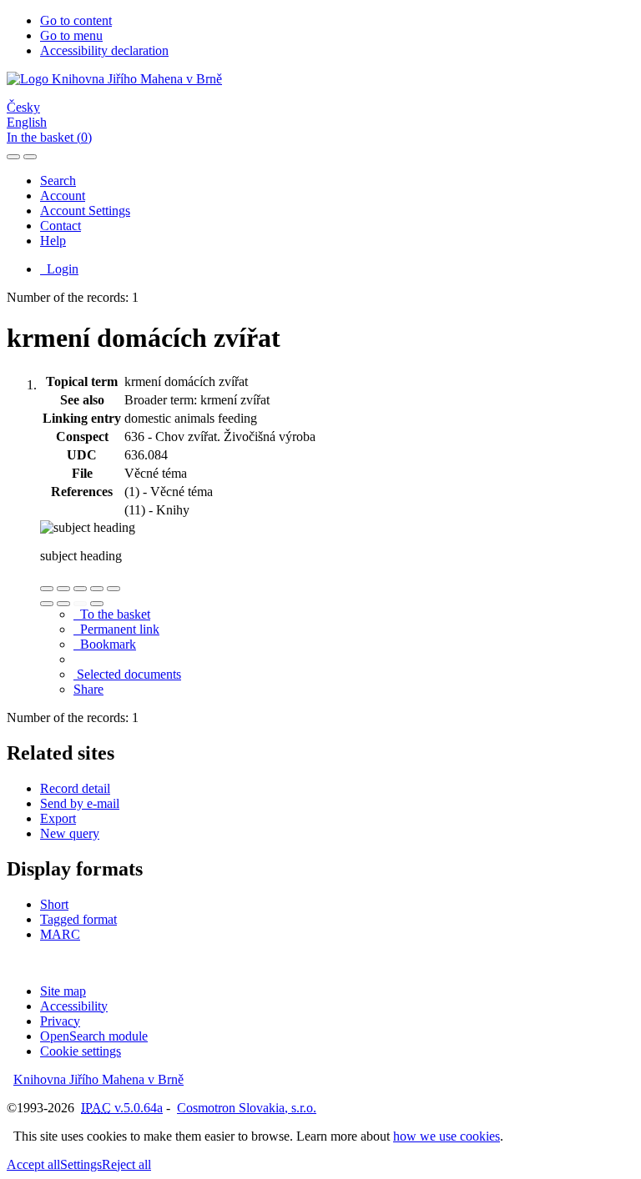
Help (53, 240)
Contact (60, 225)
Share (88, 689)
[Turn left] (46, 603)
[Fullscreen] (96, 588)
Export (58, 818)
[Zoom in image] (46, 588)
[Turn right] (63, 603)
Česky (23, 107)
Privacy (60, 1021)
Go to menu (71, 35)
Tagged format (78, 919)
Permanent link (116, 629)
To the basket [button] (111, 614)
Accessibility (74, 1006)
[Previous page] (80, 603)
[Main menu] (30, 156)
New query (69, 833)
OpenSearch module (94, 1036)
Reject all (126, 1164)
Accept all (33, 1164)
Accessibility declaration (104, 50)
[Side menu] (13, 156)
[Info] (113, 588)
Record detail (75, 788)
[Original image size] (80, 588)
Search (58, 180)
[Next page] (96, 603)
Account (62, 195)
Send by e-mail (79, 803)
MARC (60, 934)
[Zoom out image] (63, 588)
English (27, 122)
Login (59, 269)
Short (54, 904)
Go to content (76, 20)
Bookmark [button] (104, 644)
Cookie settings (80, 1051)
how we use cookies (446, 1136)
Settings (81, 1164)
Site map (63, 991)
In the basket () (49, 137)
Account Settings (85, 210)
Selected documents (127, 674)
